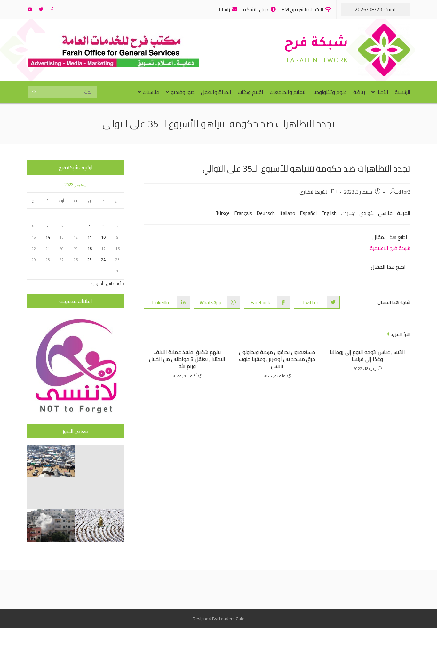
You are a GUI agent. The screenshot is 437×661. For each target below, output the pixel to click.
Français (243, 213)
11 (89, 237)
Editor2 (403, 192)
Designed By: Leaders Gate (219, 618)
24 (103, 259)
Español (308, 213)
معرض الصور (75, 431)
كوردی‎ (366, 213)
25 (89, 259)
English (329, 213)
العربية (403, 213)
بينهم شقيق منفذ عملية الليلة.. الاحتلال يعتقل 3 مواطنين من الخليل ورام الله (187, 359)
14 (47, 237)
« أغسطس (115, 283)
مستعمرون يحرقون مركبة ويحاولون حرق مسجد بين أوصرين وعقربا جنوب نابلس (277, 359)
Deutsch (266, 213)
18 (89, 248)
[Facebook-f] (52, 9)
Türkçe (223, 213)
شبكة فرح (316, 44)
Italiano (287, 213)
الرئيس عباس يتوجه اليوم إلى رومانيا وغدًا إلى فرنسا (367, 356)
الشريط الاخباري (314, 192)
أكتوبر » (96, 283)
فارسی (385, 213)
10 (103, 237)
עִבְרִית (348, 213)
